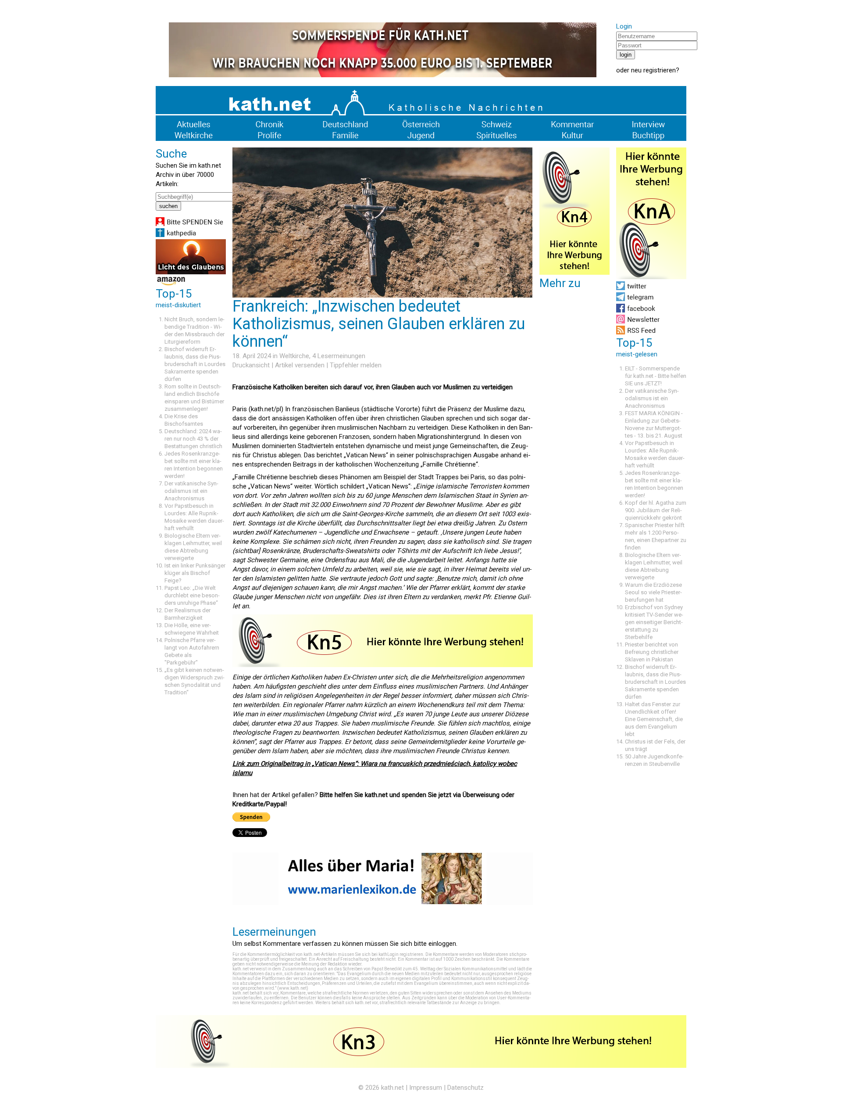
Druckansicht (251, 365)
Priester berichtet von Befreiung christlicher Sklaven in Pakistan (651, 652)
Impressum (425, 1088)
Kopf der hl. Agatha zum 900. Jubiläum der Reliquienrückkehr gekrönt (655, 510)
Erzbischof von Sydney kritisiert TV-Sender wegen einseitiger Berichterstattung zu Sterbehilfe (654, 622)
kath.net (392, 1088)
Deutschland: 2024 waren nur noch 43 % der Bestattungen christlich (193, 438)
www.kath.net (293, 988)
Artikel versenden (300, 365)
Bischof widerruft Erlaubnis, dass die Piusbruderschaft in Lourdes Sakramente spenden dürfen (194, 364)
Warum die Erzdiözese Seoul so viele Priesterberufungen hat (653, 592)
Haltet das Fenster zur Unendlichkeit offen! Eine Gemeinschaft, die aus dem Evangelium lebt (654, 719)
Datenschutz (465, 1088)
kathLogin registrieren (400, 954)
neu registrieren (653, 70)
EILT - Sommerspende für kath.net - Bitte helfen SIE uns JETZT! (655, 376)
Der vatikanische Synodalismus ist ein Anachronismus (191, 491)
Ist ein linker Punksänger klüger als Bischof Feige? (194, 573)
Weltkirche (294, 356)
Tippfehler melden (356, 365)
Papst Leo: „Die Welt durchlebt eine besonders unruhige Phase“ (192, 595)
